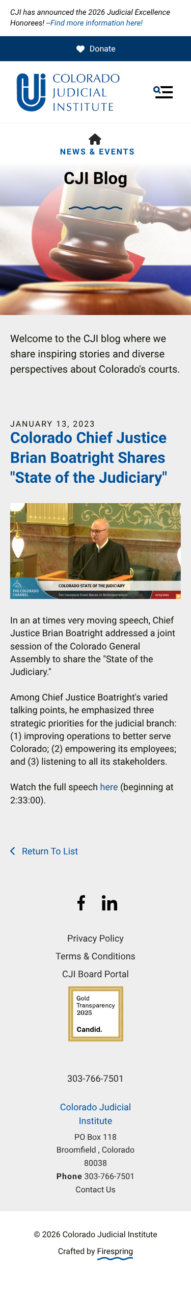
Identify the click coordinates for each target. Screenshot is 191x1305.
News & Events (97, 151)
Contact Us (95, 1189)
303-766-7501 (110, 1176)
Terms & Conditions (95, 956)
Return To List (48, 851)
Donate (103, 49)
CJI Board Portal (95, 974)
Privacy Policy (95, 938)
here (109, 787)
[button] (163, 92)
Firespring (115, 1251)
